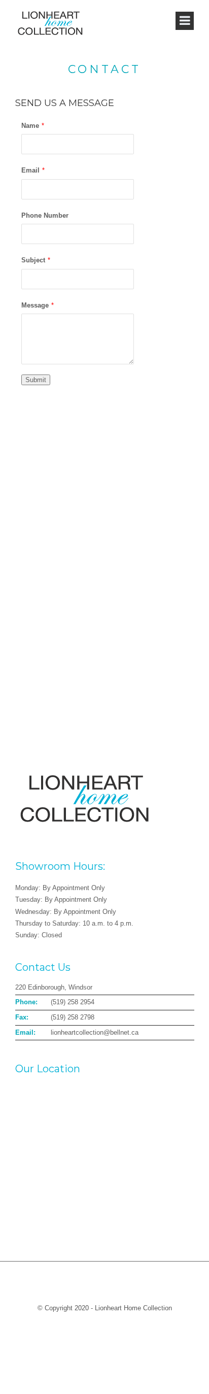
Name (30, 125)
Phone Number (44, 215)
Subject (33, 260)
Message (35, 305)
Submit (35, 380)
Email (30, 170)
